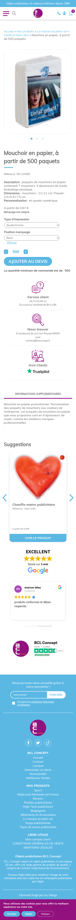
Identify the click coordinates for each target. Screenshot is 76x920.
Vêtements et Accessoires (38, 815)
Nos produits (25, 31)
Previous (4, 497)
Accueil (9, 31)
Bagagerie (38, 810)
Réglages (45, 913)
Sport (38, 790)
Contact (38, 761)
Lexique (38, 765)
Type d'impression (16, 219)
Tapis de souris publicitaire (38, 827)
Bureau (38, 798)
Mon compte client (38, 839)
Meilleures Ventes (38, 778)
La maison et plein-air (52, 31)
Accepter (11, 913)
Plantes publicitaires (38, 802)
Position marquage (17, 232)
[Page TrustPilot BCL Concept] (38, 649)
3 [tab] (43, 139)
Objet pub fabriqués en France (38, 794)
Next (71, 497)
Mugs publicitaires (38, 823)
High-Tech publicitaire (38, 806)
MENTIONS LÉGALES (38, 847)
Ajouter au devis (27, 261)
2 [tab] (37, 139)
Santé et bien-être (16, 35)
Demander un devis (38, 770)
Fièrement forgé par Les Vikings (38, 895)
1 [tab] (31, 139)
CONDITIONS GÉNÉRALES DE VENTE (38, 843)
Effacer (12, 242)
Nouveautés (38, 774)
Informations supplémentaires (38, 394)
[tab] (38, 393)
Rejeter (28, 913)
